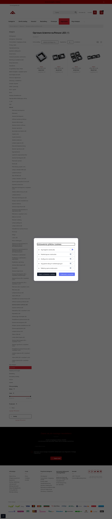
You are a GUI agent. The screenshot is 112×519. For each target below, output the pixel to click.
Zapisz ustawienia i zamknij (47, 274)
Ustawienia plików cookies (49, 244)
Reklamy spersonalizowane (49, 268)
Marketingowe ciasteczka (48, 254)
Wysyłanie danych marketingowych (51, 263)
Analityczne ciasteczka (48, 259)
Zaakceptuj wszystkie (66, 274)
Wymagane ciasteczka (48, 250)
